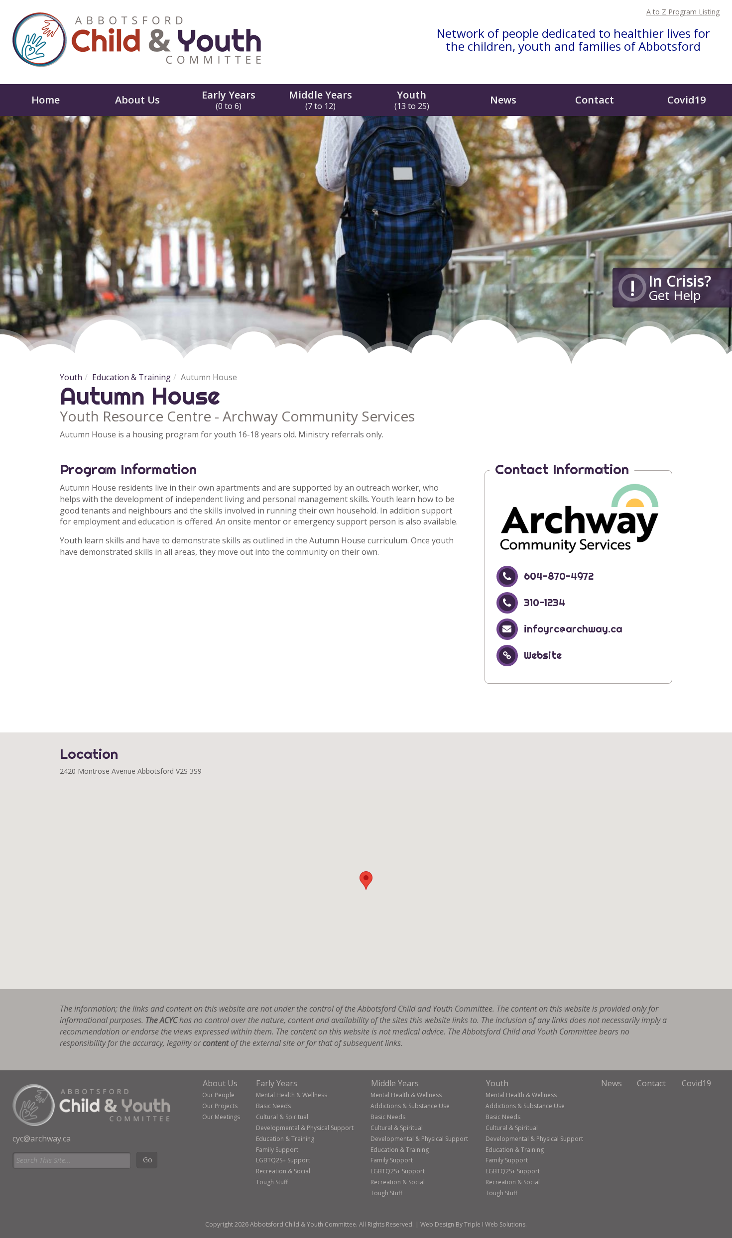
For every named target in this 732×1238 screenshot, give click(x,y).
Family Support (277, 1149)
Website (543, 655)
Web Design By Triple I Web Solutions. (473, 1224)
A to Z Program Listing (683, 11)
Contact (594, 99)
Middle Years (320, 99)
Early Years (228, 99)
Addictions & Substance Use (410, 1106)
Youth (411, 99)
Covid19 (686, 99)
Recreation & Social (283, 1171)
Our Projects (220, 1106)
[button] (366, 880)
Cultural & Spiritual (282, 1117)
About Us (137, 99)
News (503, 99)
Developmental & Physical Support (305, 1128)
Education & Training (131, 377)
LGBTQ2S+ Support (283, 1160)
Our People (218, 1095)
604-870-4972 (559, 576)
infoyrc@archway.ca (573, 628)
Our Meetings (221, 1117)
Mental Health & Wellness (291, 1095)
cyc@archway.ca (41, 1138)
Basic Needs (273, 1106)
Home (45, 99)
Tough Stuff (272, 1182)
